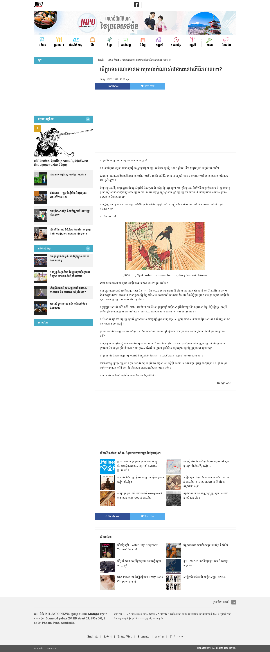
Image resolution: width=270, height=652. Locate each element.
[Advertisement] (165, 124)
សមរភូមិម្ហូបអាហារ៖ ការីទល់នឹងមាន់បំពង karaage (68, 306)
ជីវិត (93, 45)
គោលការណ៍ (52, 648)
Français (143, 636)
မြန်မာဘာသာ (176, 636)
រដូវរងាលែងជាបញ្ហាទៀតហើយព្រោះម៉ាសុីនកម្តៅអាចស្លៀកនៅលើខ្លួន (140, 479)
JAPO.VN (161, 614)
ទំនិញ (142, 45)
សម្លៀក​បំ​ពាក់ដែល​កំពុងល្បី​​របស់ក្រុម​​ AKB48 (204, 577)
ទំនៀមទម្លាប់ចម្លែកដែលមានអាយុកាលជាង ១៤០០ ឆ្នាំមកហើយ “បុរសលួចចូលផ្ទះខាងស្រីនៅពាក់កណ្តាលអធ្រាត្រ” (206, 482)
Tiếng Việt (125, 636)
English (92, 636)
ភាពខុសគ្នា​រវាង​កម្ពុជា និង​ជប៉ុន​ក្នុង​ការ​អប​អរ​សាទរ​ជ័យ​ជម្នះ (69, 258)
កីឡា (109, 45)
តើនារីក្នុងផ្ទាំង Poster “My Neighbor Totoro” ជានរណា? (137, 547)
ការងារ (209, 45)
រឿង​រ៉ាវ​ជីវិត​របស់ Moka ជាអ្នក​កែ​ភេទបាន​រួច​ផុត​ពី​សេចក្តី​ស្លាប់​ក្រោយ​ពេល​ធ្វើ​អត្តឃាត (70, 232)
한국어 (107, 636)
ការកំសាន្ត (126, 45)
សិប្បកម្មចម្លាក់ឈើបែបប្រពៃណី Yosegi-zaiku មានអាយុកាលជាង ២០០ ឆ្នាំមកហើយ (140, 495)
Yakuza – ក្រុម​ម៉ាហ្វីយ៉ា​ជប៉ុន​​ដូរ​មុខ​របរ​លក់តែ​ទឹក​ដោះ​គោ (68, 195)
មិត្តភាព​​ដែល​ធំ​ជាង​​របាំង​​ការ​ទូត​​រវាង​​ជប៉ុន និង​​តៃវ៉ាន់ (205, 545)
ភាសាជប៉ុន (176, 45)
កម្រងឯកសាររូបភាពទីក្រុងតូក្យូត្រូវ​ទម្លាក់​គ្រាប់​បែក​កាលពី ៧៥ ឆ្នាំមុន (205, 495)
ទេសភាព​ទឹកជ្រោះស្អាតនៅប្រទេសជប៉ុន (68, 175)
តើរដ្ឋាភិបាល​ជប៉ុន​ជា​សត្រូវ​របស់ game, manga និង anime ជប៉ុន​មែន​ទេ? (68, 290)
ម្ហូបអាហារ (59, 45)
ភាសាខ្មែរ (159, 636)
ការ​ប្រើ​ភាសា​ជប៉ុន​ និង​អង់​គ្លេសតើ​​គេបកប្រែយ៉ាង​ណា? (70, 213)
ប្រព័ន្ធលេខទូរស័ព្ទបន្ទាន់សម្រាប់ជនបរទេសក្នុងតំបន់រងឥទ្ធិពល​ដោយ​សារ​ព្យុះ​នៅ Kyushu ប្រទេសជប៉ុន (137, 466)
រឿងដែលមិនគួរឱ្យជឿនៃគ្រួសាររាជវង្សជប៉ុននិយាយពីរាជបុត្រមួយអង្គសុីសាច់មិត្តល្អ (61, 163)
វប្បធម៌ (193, 45)
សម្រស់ (159, 45)
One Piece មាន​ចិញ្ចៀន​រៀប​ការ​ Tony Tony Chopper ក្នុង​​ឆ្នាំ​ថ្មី (140, 579)
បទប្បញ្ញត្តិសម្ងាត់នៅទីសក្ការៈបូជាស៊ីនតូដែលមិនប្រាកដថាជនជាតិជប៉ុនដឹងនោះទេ (70, 274)
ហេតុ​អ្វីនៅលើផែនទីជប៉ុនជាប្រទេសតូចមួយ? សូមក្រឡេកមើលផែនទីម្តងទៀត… (206, 463)
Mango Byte (97, 614)
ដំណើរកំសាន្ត (75, 45)
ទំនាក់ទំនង (38, 648)
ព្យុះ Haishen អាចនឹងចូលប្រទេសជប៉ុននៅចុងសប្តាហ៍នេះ (205, 563)
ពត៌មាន (42, 45)
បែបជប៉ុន (226, 45)
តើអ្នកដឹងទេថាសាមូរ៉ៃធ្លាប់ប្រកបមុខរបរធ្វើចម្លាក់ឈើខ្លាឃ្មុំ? (139, 563)
